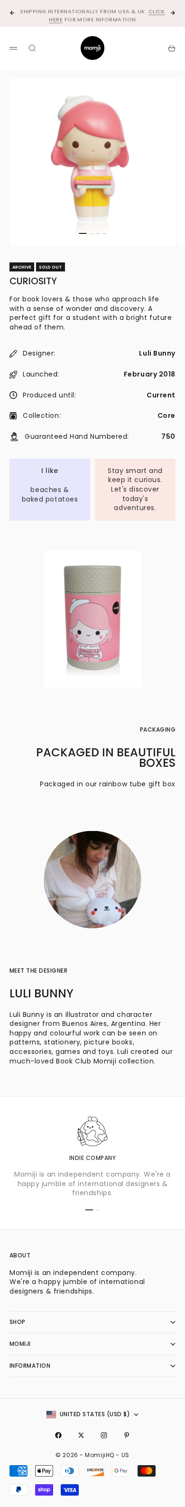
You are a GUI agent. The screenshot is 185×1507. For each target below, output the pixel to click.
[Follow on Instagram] (104, 1435)
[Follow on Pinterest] (126, 1435)
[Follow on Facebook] (58, 1435)
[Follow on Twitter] (81, 1435)
